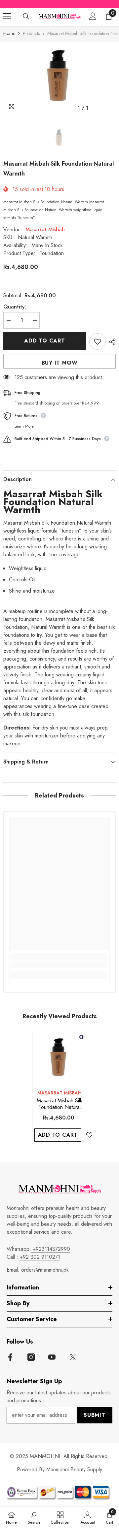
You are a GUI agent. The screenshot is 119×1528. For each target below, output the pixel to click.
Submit (94, 1415)
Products (31, 33)
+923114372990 (50, 1249)
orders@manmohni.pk (45, 1270)
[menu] (7, 16)
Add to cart (44, 340)
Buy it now (60, 363)
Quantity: (14, 306)
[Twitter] (73, 1357)
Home (9, 33)
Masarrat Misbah (45, 229)
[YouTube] (52, 1357)
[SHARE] (111, 342)
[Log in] (93, 16)
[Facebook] (10, 1357)
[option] (59, 78)
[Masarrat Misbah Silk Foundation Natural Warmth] (60, 1059)
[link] (59, 964)
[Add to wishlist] (97, 341)
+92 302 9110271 (40, 1257)
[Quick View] (82, 1037)
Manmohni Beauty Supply (74, 1469)
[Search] (26, 16)
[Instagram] (31, 1357)
